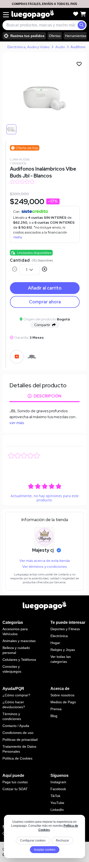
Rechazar (62, 840)
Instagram (58, 782)
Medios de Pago (63, 702)
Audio (60, 47)
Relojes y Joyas (62, 650)
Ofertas (55, 36)
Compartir (42, 325)
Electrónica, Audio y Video (28, 47)
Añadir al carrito (45, 288)
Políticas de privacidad (20, 740)
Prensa (56, 709)
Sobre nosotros (62, 695)
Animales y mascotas (19, 641)
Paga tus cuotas (15, 782)
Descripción (47, 396)
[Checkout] (83, 14)
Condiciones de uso (17, 733)
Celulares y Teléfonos (19, 660)
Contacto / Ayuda (15, 726)
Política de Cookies (17, 758)
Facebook (58, 789)
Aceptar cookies (44, 849)
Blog (53, 716)
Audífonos (79, 47)
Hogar (55, 643)
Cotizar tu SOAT (15, 789)
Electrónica (59, 636)
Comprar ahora (45, 302)
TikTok (55, 796)
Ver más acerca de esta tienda (45, 560)
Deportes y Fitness (65, 629)
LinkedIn (57, 810)
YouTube (57, 803)
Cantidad (20, 260)
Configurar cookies (32, 840)
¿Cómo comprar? (16, 695)
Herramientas (75, 36)
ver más (16, 422)
